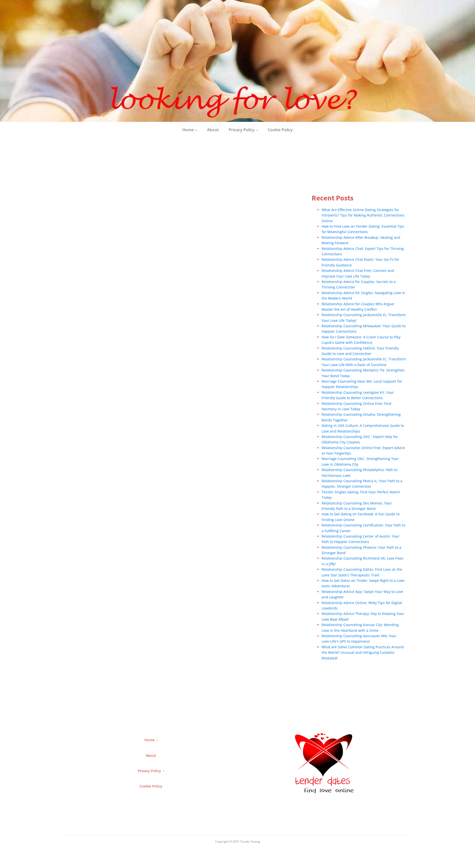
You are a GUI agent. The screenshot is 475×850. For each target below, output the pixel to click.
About (213, 129)
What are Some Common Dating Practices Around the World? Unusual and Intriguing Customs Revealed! (363, 652)
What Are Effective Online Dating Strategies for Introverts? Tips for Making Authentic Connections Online (363, 215)
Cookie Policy (280, 129)
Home (188, 129)
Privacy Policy (242, 129)
